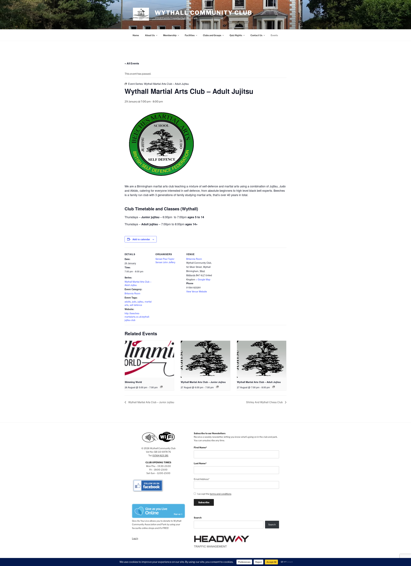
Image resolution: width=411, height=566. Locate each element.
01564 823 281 (160, 455)
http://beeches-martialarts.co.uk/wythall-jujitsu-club (137, 317)
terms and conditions (220, 493)
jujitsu (140, 301)
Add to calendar (141, 239)
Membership (169, 35)
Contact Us (256, 35)
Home (136, 35)
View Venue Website (196, 291)
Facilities (190, 35)
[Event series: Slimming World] (161, 387)
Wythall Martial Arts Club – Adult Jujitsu (259, 382)
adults (128, 301)
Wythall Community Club (203, 12)
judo (134, 301)
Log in (135, 538)
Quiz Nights (236, 35)
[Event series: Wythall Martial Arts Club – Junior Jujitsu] (217, 387)
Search (197, 517)
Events (274, 35)
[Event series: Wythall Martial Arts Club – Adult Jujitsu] (273, 387)
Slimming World (133, 382)
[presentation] (149, 359)
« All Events (132, 63)
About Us (150, 35)
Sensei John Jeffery (165, 262)
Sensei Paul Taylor (164, 258)
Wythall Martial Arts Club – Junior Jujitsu (203, 382)
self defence (136, 305)
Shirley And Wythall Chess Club (264, 402)
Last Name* (200, 463)
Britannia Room (132, 293)
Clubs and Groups (212, 35)
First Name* (200, 447)
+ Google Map (203, 279)
